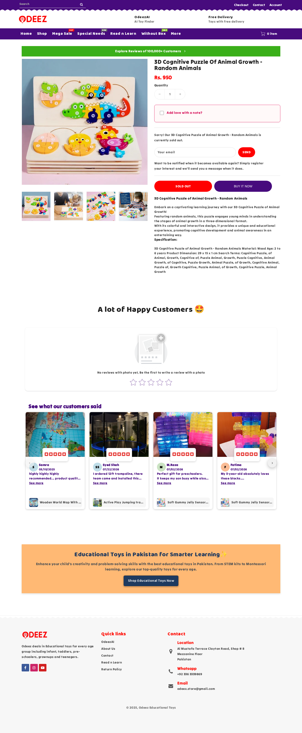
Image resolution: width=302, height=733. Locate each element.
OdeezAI (107, 642)
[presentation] (23, 205)
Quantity (161, 85)
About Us (108, 649)
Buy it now (243, 186)
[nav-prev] (29, 463)
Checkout (241, 5)
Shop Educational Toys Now (151, 581)
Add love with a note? (185, 113)
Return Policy (111, 669)
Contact (259, 5)
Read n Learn (111, 662)
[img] (55, 454)
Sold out (183, 186)
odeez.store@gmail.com (196, 689)
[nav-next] (272, 463)
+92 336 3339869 (189, 674)
